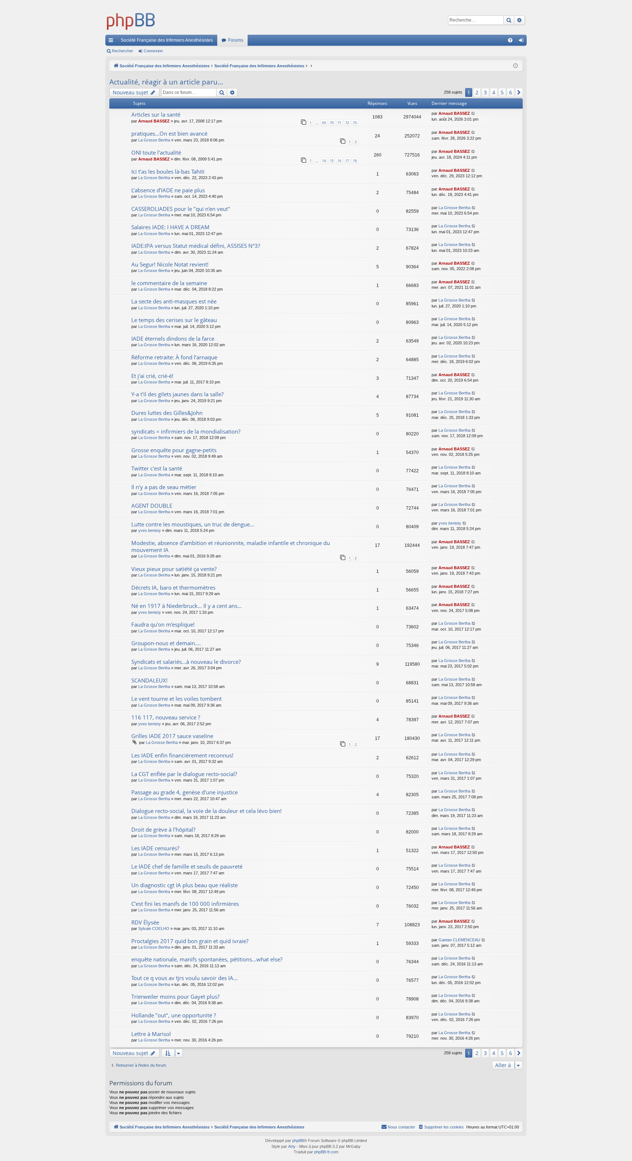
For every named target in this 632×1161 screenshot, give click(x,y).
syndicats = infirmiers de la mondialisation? (185, 431)
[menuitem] (510, 40)
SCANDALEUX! (149, 680)
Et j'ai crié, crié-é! (152, 375)
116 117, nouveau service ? (165, 717)
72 (347, 122)
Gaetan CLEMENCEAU (459, 940)
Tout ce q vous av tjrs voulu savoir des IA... (184, 978)
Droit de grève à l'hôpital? (163, 829)
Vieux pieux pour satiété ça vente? (174, 568)
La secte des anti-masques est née (174, 301)
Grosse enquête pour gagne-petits (174, 450)
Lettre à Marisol (151, 1033)
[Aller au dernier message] (473, 113)
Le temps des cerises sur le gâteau (174, 320)
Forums (235, 40)
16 (339, 160)
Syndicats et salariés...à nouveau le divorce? (186, 661)
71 (339, 122)
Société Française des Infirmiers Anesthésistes (167, 40)
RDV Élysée (145, 922)
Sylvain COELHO (153, 928)
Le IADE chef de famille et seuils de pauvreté (186, 866)
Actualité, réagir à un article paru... (166, 82)
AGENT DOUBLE (151, 505)
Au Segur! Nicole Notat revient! (169, 264)
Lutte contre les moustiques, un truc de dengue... (192, 524)
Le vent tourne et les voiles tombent (176, 698)
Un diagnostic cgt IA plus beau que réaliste (184, 885)
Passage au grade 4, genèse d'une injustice (184, 792)
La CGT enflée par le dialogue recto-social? (184, 774)
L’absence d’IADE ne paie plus (168, 190)
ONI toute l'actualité (156, 152)
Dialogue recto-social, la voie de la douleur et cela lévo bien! (206, 810)
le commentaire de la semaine (169, 283)
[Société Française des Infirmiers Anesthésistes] (131, 20)
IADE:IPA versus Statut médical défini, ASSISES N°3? (195, 245)
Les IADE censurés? (155, 848)
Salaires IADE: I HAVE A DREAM (170, 227)
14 (324, 160)
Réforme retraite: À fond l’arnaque (174, 357)
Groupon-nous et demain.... (166, 643)
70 (332, 122)
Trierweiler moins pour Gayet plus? (175, 996)
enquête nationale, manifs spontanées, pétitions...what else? (206, 959)
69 (324, 122)
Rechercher (122, 51)
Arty (292, 1146)
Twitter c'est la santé (156, 468)
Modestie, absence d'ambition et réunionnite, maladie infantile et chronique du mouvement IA (230, 546)
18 (355, 160)
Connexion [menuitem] (523, 42)
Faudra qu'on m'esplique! (163, 624)
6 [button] (510, 92)
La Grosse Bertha (154, 140)
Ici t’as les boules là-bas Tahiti (167, 171)
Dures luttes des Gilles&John (167, 412)
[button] (519, 92)
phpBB (298, 1140)
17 (347, 160)
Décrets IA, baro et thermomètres (173, 587)
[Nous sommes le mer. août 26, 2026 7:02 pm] (515, 66)
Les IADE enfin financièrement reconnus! (182, 755)
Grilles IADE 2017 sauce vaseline (172, 736)
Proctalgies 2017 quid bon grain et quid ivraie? (189, 941)
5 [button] (502, 92)
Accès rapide (112, 42)
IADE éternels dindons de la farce (172, 338)
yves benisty (149, 530)
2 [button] (476, 92)
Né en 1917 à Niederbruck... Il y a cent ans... (186, 605)
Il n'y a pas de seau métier (163, 487)
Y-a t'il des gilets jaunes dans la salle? (177, 394)
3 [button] (485, 92)
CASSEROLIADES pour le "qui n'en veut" (180, 208)
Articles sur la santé (155, 114)
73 (355, 122)
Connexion (153, 51)
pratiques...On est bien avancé (169, 133)
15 (332, 160)
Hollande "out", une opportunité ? (173, 1015)
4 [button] (493, 92)
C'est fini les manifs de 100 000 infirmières (185, 903)
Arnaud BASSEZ (154, 121)
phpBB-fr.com (326, 1152)
